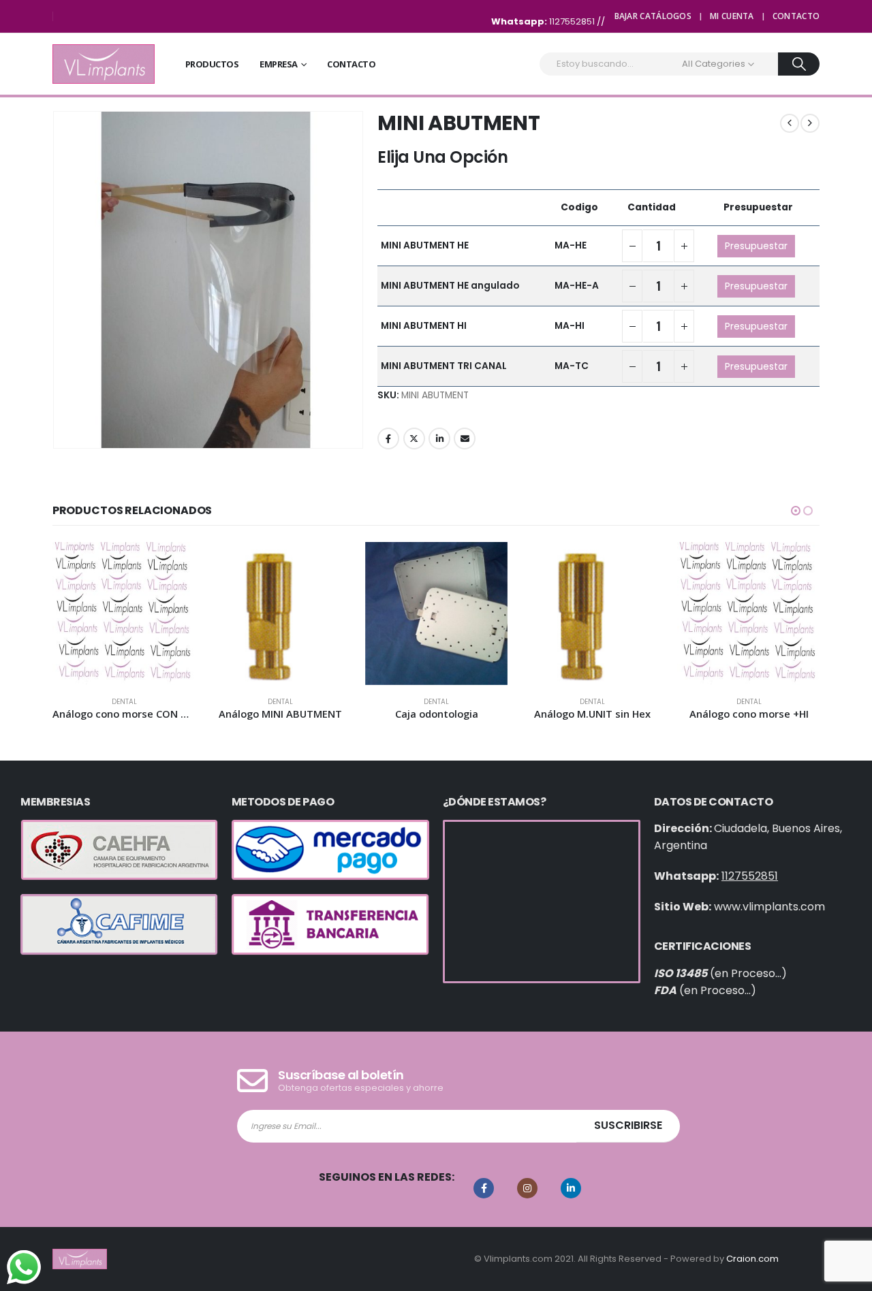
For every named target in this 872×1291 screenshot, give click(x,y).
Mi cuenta (732, 16)
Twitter (414, 438)
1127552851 (573, 21)
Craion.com (752, 1258)
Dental (124, 702)
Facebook (388, 438)
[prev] (789, 123)
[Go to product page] (123, 613)
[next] (810, 123)
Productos (212, 64)
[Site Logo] (103, 64)
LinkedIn (439, 438)
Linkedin (571, 1188)
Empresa (279, 64)
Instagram (527, 1188)
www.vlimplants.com (769, 906)
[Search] (799, 64)
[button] (796, 511)
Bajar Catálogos (653, 16)
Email (465, 438)
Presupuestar (756, 246)
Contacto (796, 16)
